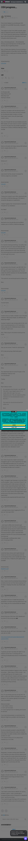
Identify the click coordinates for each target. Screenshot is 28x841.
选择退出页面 (13, 422)
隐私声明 (16, 420)
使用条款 (20, 420)
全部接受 (14, 425)
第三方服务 (23, 421)
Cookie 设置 (14, 427)
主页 (6, 1)
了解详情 (16, 416)
